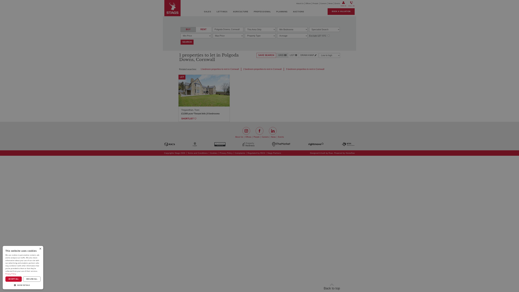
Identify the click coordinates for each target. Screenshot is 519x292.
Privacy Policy (10, 274)
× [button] (40, 249)
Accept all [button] (14, 279)
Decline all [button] (31, 279)
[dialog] (23, 267)
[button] (23, 285)
